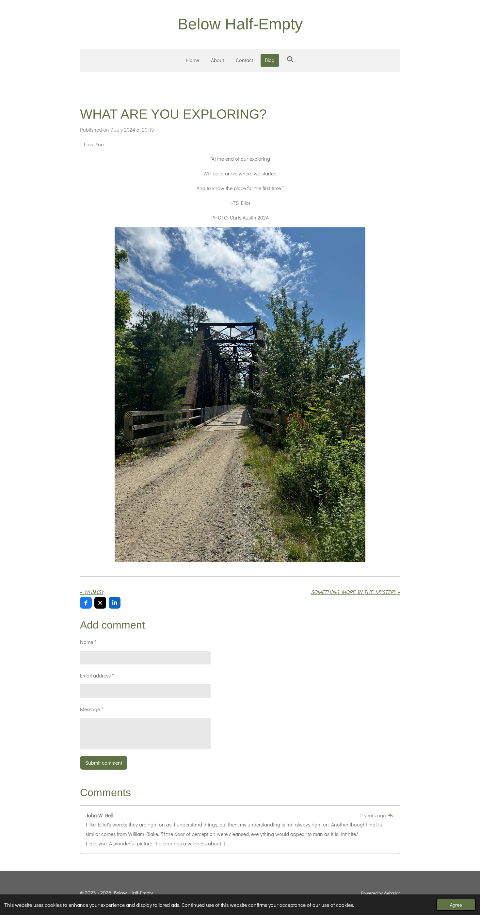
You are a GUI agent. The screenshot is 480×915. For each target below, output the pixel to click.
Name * (88, 641)
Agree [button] (456, 905)
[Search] (290, 59)
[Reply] (390, 815)
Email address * (97, 675)
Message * (91, 709)
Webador (392, 893)
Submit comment (103, 762)
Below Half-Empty (240, 24)
